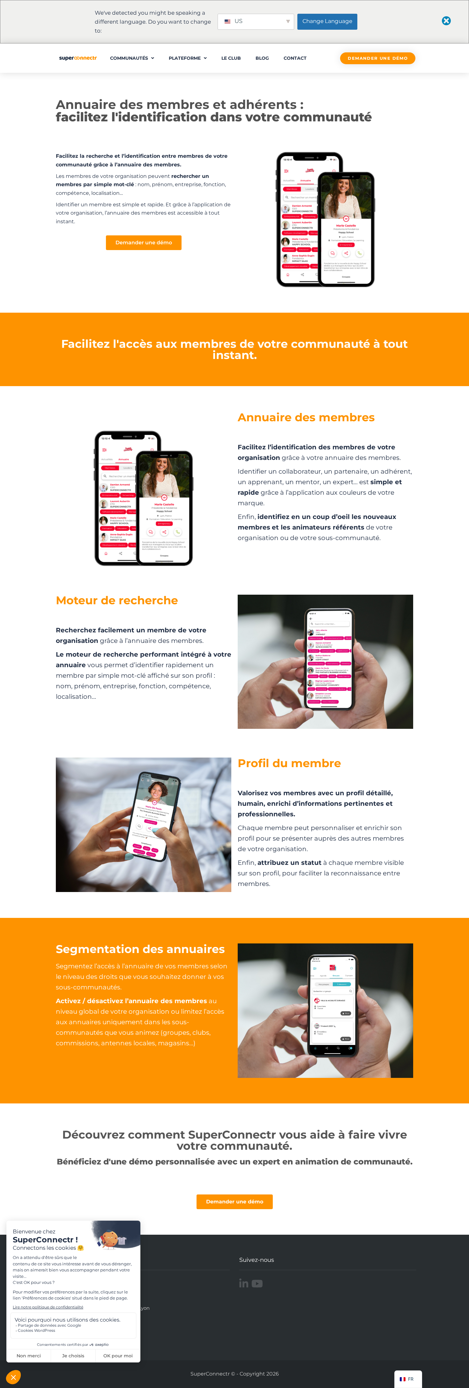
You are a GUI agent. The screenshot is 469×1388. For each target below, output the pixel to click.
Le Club (231, 58)
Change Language (327, 21)
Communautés (129, 58)
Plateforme (185, 58)
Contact (295, 58)
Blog (262, 58)
